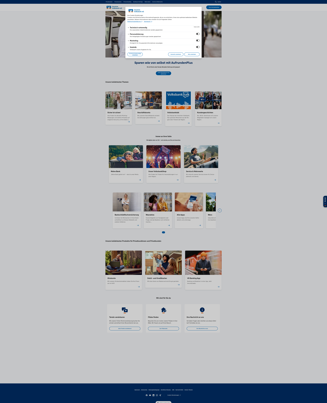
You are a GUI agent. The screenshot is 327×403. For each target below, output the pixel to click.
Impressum (147, 21)
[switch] (198, 34)
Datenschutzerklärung (134, 21)
